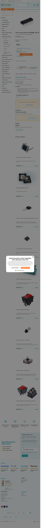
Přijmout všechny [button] (25, 267)
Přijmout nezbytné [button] (15, 267)
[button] (20, 270)
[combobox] (32, 256)
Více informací (29, 265)
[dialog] (20, 264)
